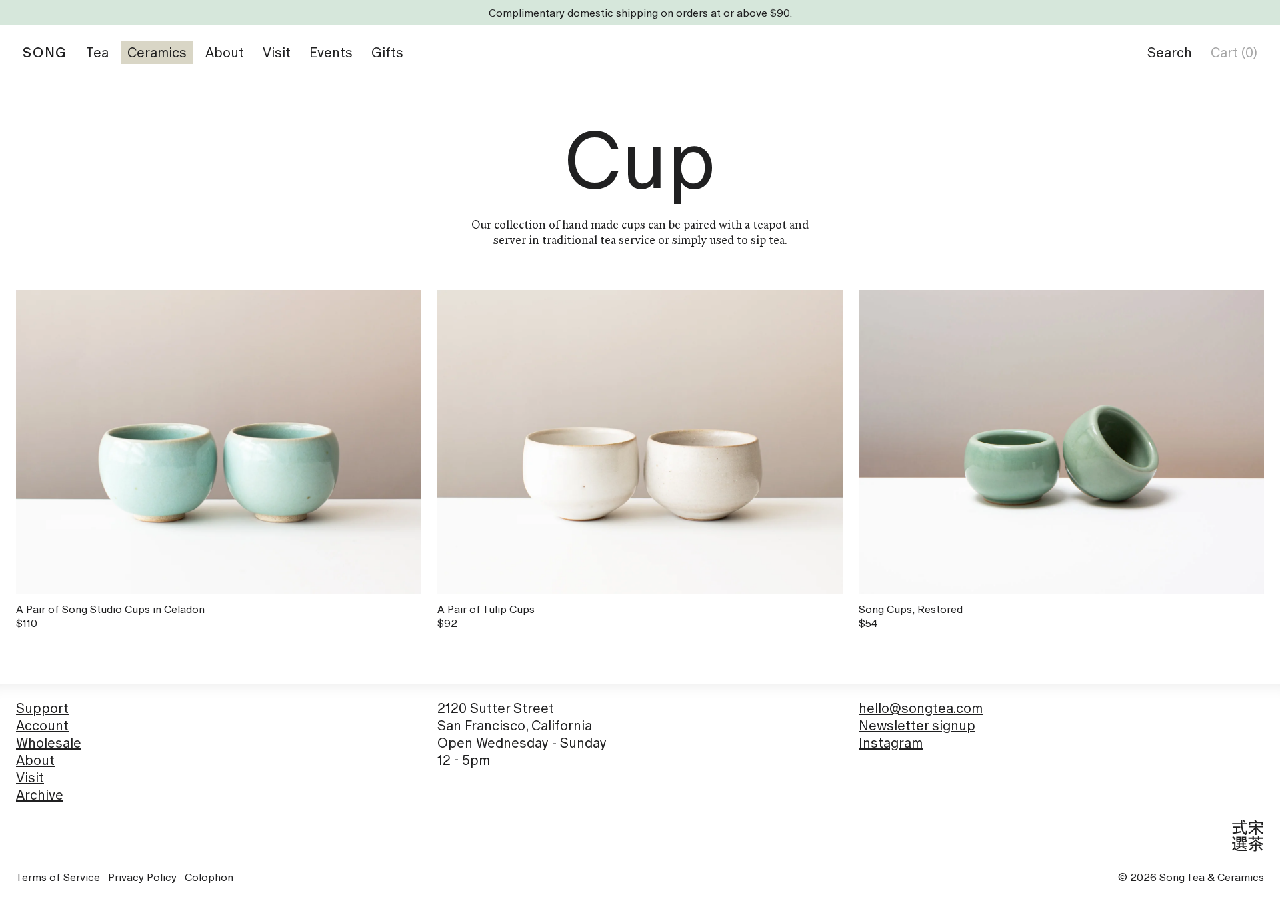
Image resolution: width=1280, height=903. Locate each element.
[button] (1170, 52)
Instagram (891, 743)
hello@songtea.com (921, 708)
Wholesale (48, 743)
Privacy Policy (142, 877)
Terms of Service (58, 877)
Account (42, 725)
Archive (39, 795)
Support (42, 708)
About (35, 760)
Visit (30, 777)
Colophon (209, 877)
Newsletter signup (917, 725)
